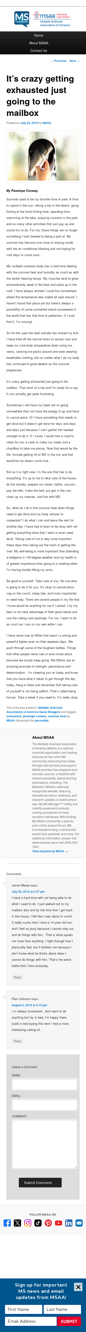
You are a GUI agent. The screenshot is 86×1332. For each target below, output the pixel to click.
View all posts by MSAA (50, 851)
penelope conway (35, 716)
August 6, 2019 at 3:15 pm (29, 1005)
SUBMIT (69, 1321)
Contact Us (38, 50)
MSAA (47, 123)
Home (38, 35)
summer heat (57, 716)
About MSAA (38, 42)
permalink (42, 720)
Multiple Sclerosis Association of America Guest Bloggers (34, 709)
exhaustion (14, 716)
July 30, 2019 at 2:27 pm (28, 891)
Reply (17, 977)
